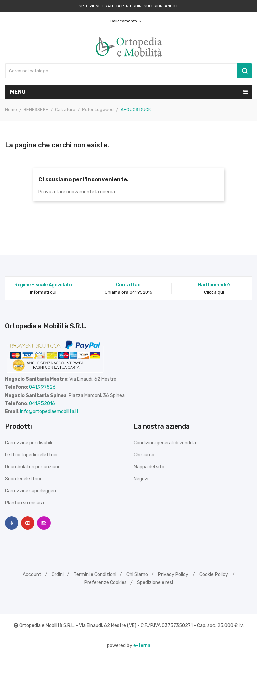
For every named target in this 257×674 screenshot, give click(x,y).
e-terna (141, 645)
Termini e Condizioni (95, 574)
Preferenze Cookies (105, 582)
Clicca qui (214, 292)
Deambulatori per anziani (32, 467)
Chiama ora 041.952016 (128, 292)
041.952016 (42, 403)
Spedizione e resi (155, 582)
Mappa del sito (149, 467)
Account (32, 574)
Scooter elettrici (23, 479)
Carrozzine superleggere (31, 491)
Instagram (44, 523)
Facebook (11, 523)
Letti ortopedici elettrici (31, 455)
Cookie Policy (213, 574)
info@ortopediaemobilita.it (49, 411)
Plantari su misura (24, 503)
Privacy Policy (173, 574)
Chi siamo (144, 455)
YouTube (27, 523)
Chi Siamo (137, 574)
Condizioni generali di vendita (165, 443)
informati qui (43, 292)
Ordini (58, 574)
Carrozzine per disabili (28, 443)
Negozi (141, 479)
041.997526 (42, 387)
